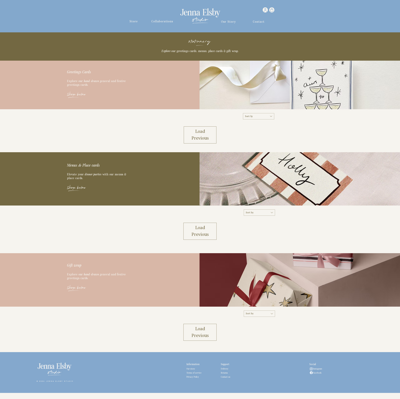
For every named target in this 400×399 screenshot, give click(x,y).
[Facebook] (311, 373)
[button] (133, 21)
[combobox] (258, 116)
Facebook (315, 373)
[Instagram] (311, 369)
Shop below (76, 95)
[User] (265, 10)
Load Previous (200, 135)
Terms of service (194, 373)
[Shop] (271, 10)
